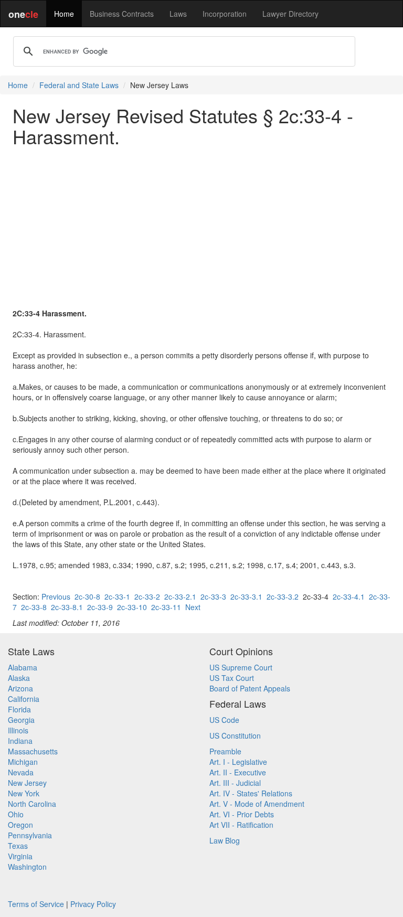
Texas (18, 845)
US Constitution (235, 735)
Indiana (20, 740)
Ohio (16, 814)
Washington (27, 866)
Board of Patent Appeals (249, 688)
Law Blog (224, 840)
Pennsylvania (30, 835)
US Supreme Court (240, 667)
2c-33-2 (147, 596)
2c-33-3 (213, 596)
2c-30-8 (87, 596)
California (23, 699)
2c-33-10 (132, 607)
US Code (224, 720)
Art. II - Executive (237, 772)
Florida (19, 709)
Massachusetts (33, 751)
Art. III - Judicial (235, 782)
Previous (55, 596)
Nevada (21, 772)
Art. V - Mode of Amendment (256, 803)
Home (64, 13)
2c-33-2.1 (180, 596)
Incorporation (225, 13)
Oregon (20, 824)
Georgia (21, 720)
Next (192, 607)
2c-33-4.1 (349, 596)
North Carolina (32, 803)
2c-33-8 (34, 607)
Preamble (225, 751)
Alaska (19, 678)
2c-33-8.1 (67, 607)
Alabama (22, 667)
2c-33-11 (166, 607)
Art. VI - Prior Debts (241, 814)
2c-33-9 (100, 607)
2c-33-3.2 (283, 596)
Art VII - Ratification (241, 824)
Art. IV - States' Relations (250, 793)
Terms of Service (36, 904)
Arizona (20, 688)
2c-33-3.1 (246, 596)
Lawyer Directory (290, 13)
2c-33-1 (117, 596)
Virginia (20, 856)
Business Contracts (122, 13)
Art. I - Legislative (238, 761)
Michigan (23, 761)
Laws (178, 13)
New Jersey (27, 782)
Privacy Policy (93, 904)
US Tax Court (231, 678)
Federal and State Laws (79, 85)
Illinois (18, 730)
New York (23, 793)
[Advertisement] (201, 227)
